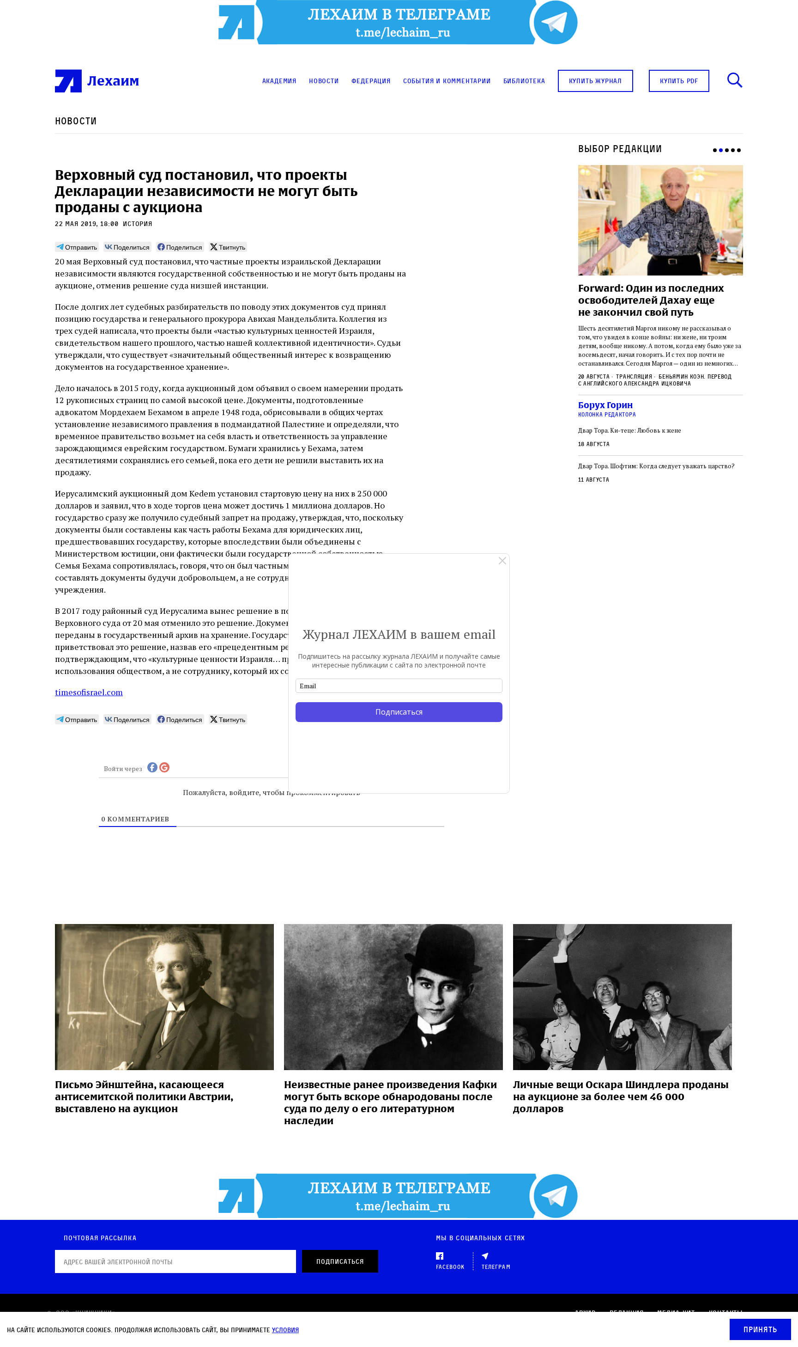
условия (285, 1330)
